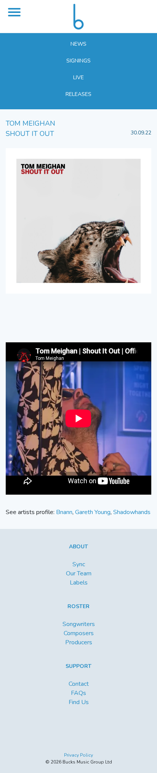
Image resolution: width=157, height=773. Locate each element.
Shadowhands (132, 512)
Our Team (78, 573)
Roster (78, 606)
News (78, 44)
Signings (78, 60)
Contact (79, 684)
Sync (78, 564)
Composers (79, 633)
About (78, 546)
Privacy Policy (78, 755)
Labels (79, 582)
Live (78, 77)
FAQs (78, 693)
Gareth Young (93, 512)
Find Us (79, 702)
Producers (78, 642)
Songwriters (78, 624)
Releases (78, 94)
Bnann (64, 512)
